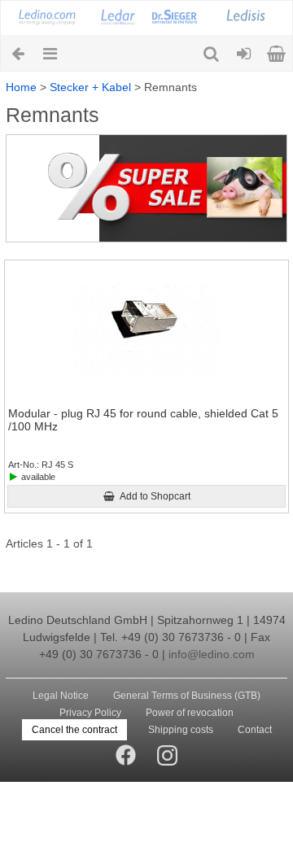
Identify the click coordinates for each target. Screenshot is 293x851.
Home (21, 87)
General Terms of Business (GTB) (186, 695)
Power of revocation (190, 712)
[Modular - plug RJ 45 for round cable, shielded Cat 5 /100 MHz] (146, 329)
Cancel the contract (74, 729)
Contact (255, 729)
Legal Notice (61, 695)
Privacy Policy (90, 712)
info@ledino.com (211, 654)
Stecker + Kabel (90, 87)
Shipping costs (180, 729)
